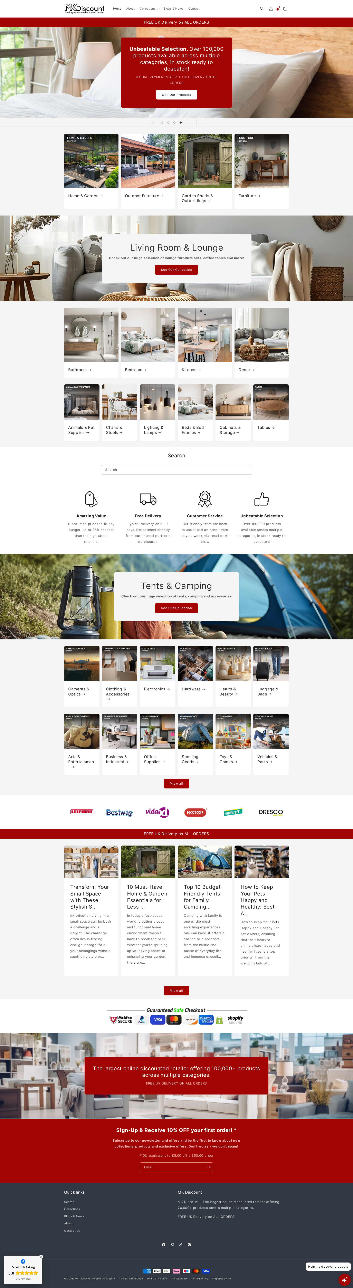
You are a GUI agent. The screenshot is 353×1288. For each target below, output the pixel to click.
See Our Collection (176, 270)
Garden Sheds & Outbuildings (197, 198)
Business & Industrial (116, 759)
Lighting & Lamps (153, 430)
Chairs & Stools (114, 430)
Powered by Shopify (103, 1278)
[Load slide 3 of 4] (174, 122)
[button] (149, 8)
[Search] (247, 469)
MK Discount (82, 1278)
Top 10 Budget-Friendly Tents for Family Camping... (203, 897)
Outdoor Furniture (142, 195)
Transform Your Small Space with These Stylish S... (89, 897)
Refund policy (200, 1278)
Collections (72, 1209)
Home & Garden (83, 195)
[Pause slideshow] (200, 122)
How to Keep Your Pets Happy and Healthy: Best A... (258, 900)
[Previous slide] (152, 122)
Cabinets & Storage (230, 430)
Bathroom (77, 369)
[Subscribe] (208, 1167)
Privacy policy (179, 1278)
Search (69, 1202)
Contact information (131, 1278)
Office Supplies (152, 759)
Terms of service (157, 1278)
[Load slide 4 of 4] (181, 122)
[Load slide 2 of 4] (168, 122)
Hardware (191, 689)
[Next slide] (190, 122)
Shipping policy (221, 1278)
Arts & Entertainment (81, 761)
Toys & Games (226, 759)
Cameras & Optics (78, 691)
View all (176, 784)
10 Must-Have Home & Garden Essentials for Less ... (147, 897)
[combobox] (176, 469)
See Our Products (176, 91)
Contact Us (72, 1230)
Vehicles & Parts (267, 759)
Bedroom (133, 369)
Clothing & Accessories (118, 691)
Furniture (247, 195)
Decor (244, 369)
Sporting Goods (190, 759)
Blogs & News (74, 1216)
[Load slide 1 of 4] (162, 122)
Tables (263, 427)
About (68, 1223)
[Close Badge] (41, 1257)
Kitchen (189, 369)
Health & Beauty (228, 691)
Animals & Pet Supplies (81, 430)
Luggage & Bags (267, 691)
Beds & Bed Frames (193, 430)
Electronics (154, 689)
